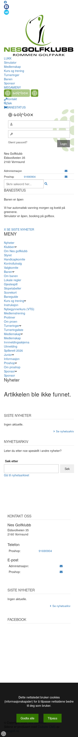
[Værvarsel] (6, 12)
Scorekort (10, 292)
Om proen (10, 321)
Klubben (9, 247)
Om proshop (12, 367)
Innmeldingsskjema (16, 342)
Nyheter (9, 243)
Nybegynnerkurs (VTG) (19, 309)
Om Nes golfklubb (15, 251)
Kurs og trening (14, 71)
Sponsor (9, 83)
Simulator (10, 62)
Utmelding (10, 346)
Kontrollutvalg (13, 263)
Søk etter (11, 461)
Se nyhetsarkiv (65, 431)
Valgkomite (11, 267)
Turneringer (11, 75)
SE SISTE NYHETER (20, 229)
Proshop (9, 363)
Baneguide (11, 296)
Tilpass (52, 718)
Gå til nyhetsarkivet (16, 475)
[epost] (66, 171)
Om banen (11, 276)
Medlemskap (12, 66)
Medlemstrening (14, 313)
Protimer (9, 317)
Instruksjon (11, 305)
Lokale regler (12, 280)
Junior (8, 355)
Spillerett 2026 (13, 350)
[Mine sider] (5, 2)
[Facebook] (6, 6)
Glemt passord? (17, 142)
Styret (8, 255)
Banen (8, 79)
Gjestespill (10, 284)
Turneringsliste (13, 330)
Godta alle (27, 718)
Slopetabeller (12, 288)
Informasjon (12, 359)
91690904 (30, 177)
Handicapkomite (14, 259)
